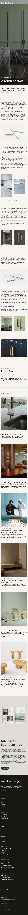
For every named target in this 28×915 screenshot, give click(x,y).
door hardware (5, 379)
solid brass (12, 379)
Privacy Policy (4, 903)
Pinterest (3, 841)
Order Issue (5, 768)
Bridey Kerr (8, 77)
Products (3, 804)
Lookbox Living (4, 854)
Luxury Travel (4, 850)
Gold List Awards (5, 881)
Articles (2, 802)
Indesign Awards (5, 875)
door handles (18, 378)
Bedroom (3, 77)
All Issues (3, 816)
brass (2, 378)
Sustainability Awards (6, 877)
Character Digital (5, 889)
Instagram (3, 836)
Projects (3, 801)
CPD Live (3, 863)
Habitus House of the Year (7, 879)
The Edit (3, 806)
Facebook (3, 838)
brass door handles (9, 378)
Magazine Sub (4, 818)
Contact (3, 828)
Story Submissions (5, 909)
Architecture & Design (6, 848)
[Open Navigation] (25, 3)
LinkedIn (3, 839)
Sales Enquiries (4, 906)
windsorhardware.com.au (7, 306)
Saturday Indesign (5, 862)
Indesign (3, 852)
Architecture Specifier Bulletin (7, 867)
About (2, 826)
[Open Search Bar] (22, 3)
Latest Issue (4, 814)
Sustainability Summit (6, 865)
